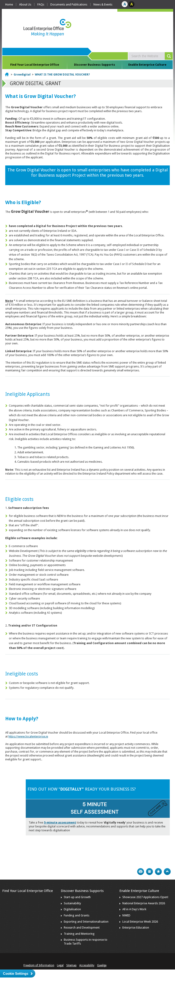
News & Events (102, 4)
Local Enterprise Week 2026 (140, 921)
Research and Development (82, 927)
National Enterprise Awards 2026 (143, 903)
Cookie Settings (15, 973)
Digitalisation (72, 909)
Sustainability (72, 903)
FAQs (40, 4)
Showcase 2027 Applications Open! (145, 897)
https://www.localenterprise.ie (28, 736)
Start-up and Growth (77, 897)
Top (167, 871)
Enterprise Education (135, 927)
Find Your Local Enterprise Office (34, 64)
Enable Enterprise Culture (147, 64)
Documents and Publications (68, 4)
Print (140, 871)
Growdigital (22, 74)
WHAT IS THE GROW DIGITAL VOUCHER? (62, 74)
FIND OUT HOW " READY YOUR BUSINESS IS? (82, 789)
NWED (126, 915)
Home (9, 4)
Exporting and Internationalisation (86, 921)
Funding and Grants (76, 915)
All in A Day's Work (134, 909)
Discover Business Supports (94, 64)
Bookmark (158, 871)
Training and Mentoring (79, 933)
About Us (25, 4)
